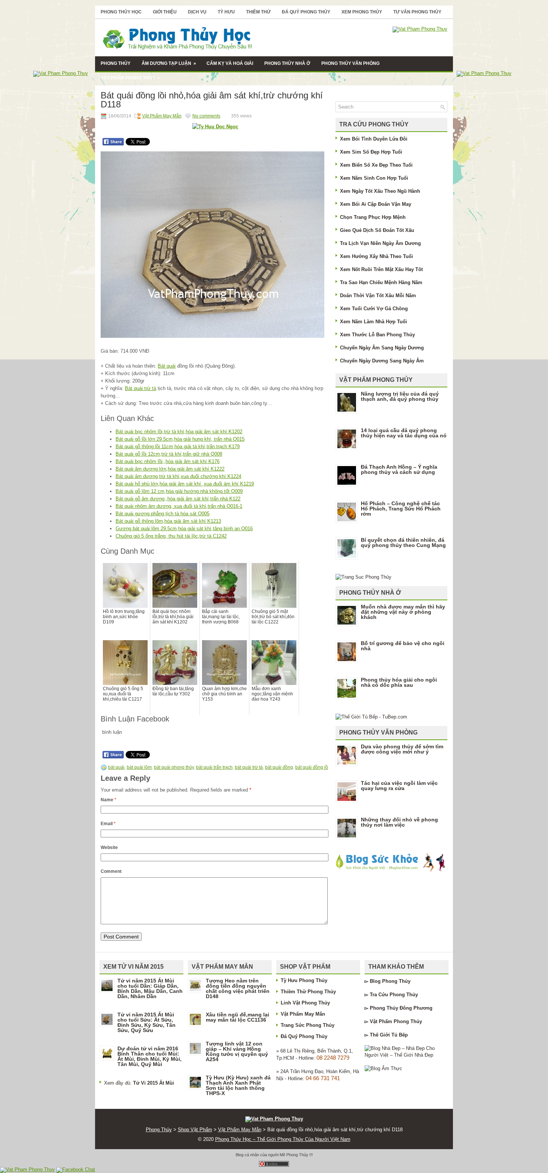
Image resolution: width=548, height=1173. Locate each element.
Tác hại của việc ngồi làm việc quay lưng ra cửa (399, 785)
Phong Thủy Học (121, 12)
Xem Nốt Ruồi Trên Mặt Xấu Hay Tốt (381, 269)
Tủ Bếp (399, 1035)
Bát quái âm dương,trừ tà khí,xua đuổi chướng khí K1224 (178, 476)
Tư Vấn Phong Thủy (417, 12)
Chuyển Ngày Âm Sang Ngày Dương (382, 347)
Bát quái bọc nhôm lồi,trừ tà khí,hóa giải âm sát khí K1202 (179, 431)
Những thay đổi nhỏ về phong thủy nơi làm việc (399, 822)
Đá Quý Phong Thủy (306, 12)
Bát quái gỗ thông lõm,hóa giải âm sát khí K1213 (168, 521)
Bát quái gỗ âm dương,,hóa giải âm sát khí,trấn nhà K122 (178, 498)
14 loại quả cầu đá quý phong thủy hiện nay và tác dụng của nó (404, 432)
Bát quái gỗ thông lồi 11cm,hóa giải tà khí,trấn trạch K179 (178, 446)
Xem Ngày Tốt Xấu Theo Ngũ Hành (380, 191)
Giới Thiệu (165, 12)
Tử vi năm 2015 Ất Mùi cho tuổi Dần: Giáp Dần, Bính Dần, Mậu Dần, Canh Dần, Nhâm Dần (150, 988)
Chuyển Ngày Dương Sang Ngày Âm (382, 361)
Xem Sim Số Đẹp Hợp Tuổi (371, 152)
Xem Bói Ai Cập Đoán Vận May (375, 204)
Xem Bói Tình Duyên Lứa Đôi (373, 139)
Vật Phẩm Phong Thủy (130, 78)
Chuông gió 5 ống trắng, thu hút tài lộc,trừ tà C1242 (171, 536)
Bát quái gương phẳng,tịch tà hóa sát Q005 (163, 513)
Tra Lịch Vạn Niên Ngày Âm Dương (380, 243)
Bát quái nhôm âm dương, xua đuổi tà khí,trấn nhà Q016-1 (179, 506)
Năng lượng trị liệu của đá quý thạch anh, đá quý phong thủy (400, 396)
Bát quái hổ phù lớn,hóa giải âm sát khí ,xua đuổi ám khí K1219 (185, 484)
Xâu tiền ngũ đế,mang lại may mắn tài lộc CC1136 (237, 1017)
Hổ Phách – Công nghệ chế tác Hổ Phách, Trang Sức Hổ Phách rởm (401, 508)
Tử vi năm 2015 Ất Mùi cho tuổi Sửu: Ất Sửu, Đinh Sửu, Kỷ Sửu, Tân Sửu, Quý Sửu (146, 1022)
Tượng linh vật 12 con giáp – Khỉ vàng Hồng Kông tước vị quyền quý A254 (237, 1051)
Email (108, 823)
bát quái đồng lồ (311, 767)
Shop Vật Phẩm (195, 1129)
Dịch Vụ (197, 12)
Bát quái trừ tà (140, 388)
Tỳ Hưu (226, 12)
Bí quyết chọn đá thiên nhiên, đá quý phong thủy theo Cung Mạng (403, 542)
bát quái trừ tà (249, 767)
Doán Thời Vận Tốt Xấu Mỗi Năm (378, 295)
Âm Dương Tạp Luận (169, 63)
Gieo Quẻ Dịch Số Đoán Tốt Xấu (377, 230)
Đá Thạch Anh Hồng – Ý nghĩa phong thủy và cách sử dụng (399, 469)
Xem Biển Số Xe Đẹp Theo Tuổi (376, 165)
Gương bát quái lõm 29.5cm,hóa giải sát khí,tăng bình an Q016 (184, 528)
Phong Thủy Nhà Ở (287, 63)
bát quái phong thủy (174, 767)
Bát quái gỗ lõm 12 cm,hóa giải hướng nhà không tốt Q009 (179, 491)
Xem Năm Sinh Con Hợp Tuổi (374, 178)
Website (109, 847)
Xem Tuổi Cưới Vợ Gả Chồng (374, 308)
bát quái (116, 767)
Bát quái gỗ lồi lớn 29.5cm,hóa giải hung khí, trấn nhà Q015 (180, 439)
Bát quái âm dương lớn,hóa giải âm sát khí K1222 (170, 469)
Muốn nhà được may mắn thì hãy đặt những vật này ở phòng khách (403, 612)
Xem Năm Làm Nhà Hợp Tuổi (373, 321)
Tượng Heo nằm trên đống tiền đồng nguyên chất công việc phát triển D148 (238, 988)
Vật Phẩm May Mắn (162, 116)
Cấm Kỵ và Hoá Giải (230, 63)
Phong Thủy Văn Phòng (350, 63)
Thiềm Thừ (258, 12)
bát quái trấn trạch (214, 767)
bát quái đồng (279, 767)
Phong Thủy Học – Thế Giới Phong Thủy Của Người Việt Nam (282, 1139)
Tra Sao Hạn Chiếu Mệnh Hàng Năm (381, 282)
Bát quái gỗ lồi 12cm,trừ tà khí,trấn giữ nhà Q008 (169, 454)
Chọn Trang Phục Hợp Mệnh (373, 217)
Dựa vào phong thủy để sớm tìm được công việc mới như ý (402, 749)
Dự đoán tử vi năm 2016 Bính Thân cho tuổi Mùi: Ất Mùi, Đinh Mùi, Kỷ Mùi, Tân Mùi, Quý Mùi (149, 1056)
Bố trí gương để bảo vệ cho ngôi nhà (402, 645)
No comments (206, 116)
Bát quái (167, 366)
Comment (111, 871)
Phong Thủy (115, 63)
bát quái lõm (139, 767)
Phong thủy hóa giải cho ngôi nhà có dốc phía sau (399, 682)
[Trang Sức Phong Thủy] (363, 577)
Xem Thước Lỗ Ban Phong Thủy (377, 334)
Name (108, 799)
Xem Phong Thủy (361, 12)
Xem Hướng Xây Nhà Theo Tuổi (376, 256)
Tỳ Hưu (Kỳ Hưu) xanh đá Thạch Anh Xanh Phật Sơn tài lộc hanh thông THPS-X (238, 1085)
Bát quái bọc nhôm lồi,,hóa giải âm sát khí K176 (168, 461)
